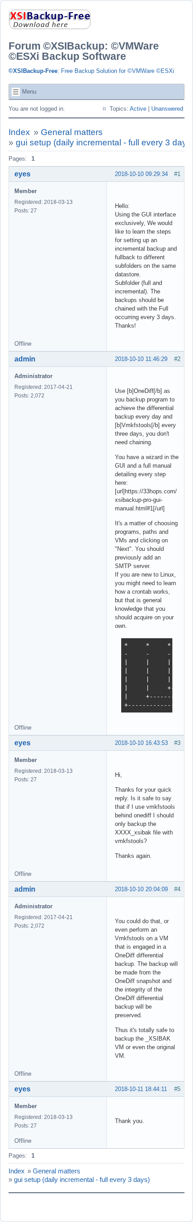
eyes (22, 174)
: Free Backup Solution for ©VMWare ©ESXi (91, 71)
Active (138, 108)
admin (24, 359)
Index (19, 132)
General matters (72, 132)
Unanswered (167, 108)
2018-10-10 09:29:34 (141, 174)
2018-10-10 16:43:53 (141, 743)
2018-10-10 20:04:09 (141, 889)
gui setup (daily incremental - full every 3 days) (82, 1179)
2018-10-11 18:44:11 (141, 1089)
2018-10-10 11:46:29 (141, 359)
